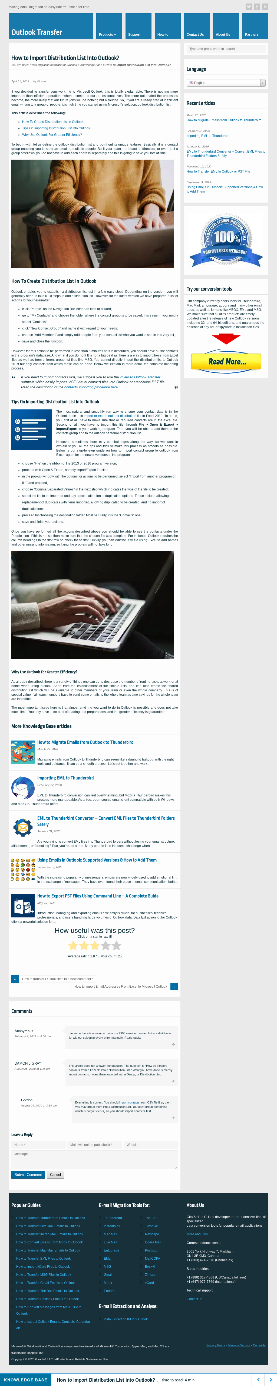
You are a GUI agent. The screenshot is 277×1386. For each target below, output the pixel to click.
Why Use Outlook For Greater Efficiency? (52, 135)
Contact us (194, 1299)
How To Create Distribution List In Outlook (52, 122)
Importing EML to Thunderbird (65, 778)
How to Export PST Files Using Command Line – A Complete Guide (98, 896)
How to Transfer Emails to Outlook (50, 1218)
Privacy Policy (215, 1345)
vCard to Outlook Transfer (140, 377)
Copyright (259, 1345)
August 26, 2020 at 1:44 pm (32, 1068)
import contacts (129, 1102)
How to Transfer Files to (43, 1258)
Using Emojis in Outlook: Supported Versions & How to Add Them (97, 860)
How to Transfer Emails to (48, 1226)
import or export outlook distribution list (112, 416)
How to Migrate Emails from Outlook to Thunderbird (85, 742)
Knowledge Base (91, 64)
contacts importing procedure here (91, 387)
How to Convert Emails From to (49, 1242)
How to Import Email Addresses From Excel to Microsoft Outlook (120, 986)
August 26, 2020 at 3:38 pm (39, 1105)
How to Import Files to (43, 1267)
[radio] (73, 946)
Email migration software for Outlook (53, 64)
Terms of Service (239, 1345)
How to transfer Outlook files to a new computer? (57, 979)
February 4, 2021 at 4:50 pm (33, 1036)
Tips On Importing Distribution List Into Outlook (56, 128)
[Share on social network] (249, 7)
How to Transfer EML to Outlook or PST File (218, 171)
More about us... (198, 1234)
